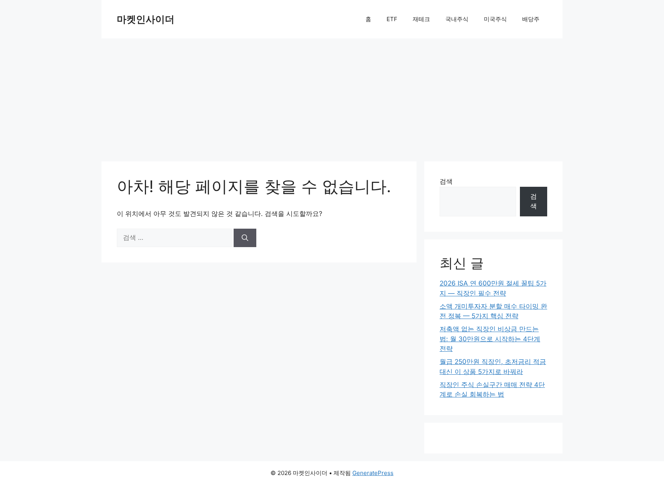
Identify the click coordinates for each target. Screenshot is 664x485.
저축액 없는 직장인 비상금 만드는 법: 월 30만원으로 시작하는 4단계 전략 (490, 338)
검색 (446, 181)
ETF (392, 19)
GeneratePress (372, 473)
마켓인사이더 (145, 19)
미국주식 (495, 19)
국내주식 (456, 19)
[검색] (245, 238)
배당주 (531, 19)
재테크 (421, 19)
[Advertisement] (332, 96)
